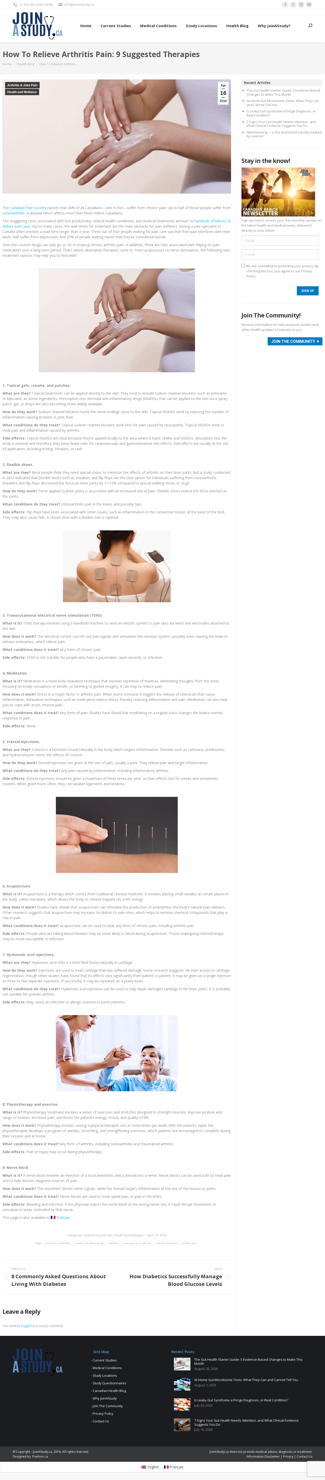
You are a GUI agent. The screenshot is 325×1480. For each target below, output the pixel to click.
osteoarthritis (14, 213)
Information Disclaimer (263, 1456)
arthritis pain (189, 1243)
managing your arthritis (137, 1243)
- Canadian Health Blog (108, 1390)
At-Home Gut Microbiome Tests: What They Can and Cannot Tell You (283, 103)
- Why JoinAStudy (104, 1398)
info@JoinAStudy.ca (79, 4)
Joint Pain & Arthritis (57, 1243)
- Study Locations (104, 1375)
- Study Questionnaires (108, 1383)
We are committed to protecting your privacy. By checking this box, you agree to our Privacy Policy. (282, 271)
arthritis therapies (166, 1243)
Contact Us (304, 1456)
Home (7, 64)
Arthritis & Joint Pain (22, 85)
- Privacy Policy (102, 1413)
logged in (28, 1326)
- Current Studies (104, 1360)
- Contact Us (100, 1421)
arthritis (113, 1243)
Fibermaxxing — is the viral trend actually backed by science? (284, 134)
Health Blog (25, 64)
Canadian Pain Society (28, 207)
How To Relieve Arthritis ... (59, 64)
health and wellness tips (89, 1243)
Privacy (288, 1456)
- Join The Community (107, 1406)
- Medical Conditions (106, 1368)
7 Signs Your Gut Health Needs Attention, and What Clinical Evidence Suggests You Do (281, 124)
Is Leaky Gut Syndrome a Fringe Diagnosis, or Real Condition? (281, 113)
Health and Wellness (22, 92)
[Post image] (182, 1364)
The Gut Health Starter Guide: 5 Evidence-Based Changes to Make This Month (283, 92)
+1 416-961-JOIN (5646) (36, 4)
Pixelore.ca (40, 1456)
